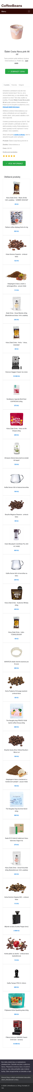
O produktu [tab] (7, 85)
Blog (19, 1086)
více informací (15, 163)
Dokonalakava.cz (10, 61)
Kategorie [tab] (21, 85)
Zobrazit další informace (11, 107)
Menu (3, 11)
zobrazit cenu (18, 71)
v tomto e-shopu (19, 135)
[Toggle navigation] (29, 11)
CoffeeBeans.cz (12, 1086)
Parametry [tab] (14, 85)
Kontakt (24, 1086)
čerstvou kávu (18, 1067)
